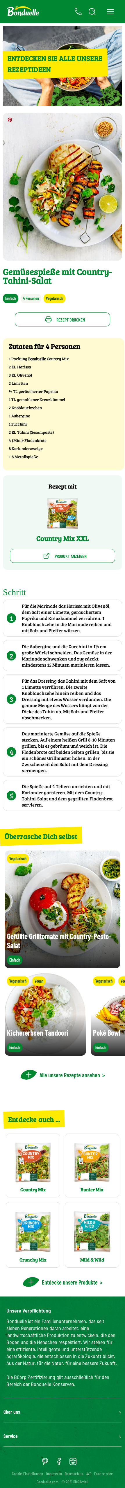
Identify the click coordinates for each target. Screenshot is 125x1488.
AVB (89, 1473)
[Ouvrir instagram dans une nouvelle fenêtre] (72, 1463)
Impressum (54, 1473)
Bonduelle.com (47, 1481)
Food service (103, 1473)
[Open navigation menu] (110, 11)
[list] (62, 1014)
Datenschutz (74, 1473)
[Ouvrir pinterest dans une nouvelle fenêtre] (45, 1463)
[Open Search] (92, 11)
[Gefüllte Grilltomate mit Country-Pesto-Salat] (62, 965)
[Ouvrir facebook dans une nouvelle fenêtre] (59, 1463)
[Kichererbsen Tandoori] (45, 1052)
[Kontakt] (78, 11)
